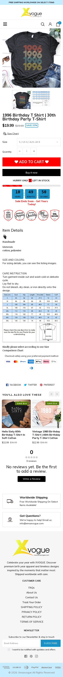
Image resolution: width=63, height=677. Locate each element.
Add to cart (31, 162)
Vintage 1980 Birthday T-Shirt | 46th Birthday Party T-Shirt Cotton (46, 435)
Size (4, 141)
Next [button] (57, 393)
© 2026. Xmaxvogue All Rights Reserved (32, 672)
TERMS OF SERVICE (31, 621)
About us (31, 592)
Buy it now (31, 172)
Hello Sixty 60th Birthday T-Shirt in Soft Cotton (13, 435)
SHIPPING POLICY (31, 607)
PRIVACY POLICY (32, 612)
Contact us (31, 597)
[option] (31, 58)
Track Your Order (31, 602)
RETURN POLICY (31, 616)
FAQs (31, 587)
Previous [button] (51, 393)
